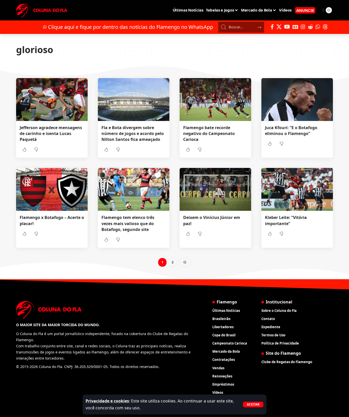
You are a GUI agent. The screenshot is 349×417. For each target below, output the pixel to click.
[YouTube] (287, 26)
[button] (253, 404)
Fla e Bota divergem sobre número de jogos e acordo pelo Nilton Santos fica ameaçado (132, 133)
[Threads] (325, 26)
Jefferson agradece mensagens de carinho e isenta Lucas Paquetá (51, 133)
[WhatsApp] (317, 26)
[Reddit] (310, 26)
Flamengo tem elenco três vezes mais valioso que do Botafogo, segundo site (127, 223)
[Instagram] (303, 26)
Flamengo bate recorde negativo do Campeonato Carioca (209, 133)
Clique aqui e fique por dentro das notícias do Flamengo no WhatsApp (130, 26)
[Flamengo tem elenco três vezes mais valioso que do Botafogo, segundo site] (133, 189)
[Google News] (295, 26)
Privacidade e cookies (107, 401)
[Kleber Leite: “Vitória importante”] (297, 189)
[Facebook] (272, 26)
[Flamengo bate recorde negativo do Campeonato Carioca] (215, 99)
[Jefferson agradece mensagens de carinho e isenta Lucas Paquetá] (52, 99)
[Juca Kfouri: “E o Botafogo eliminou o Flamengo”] (297, 99)
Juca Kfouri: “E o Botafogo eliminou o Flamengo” (291, 130)
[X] (279, 26)
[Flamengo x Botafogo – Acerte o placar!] (52, 189)
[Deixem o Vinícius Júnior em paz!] (215, 189)
